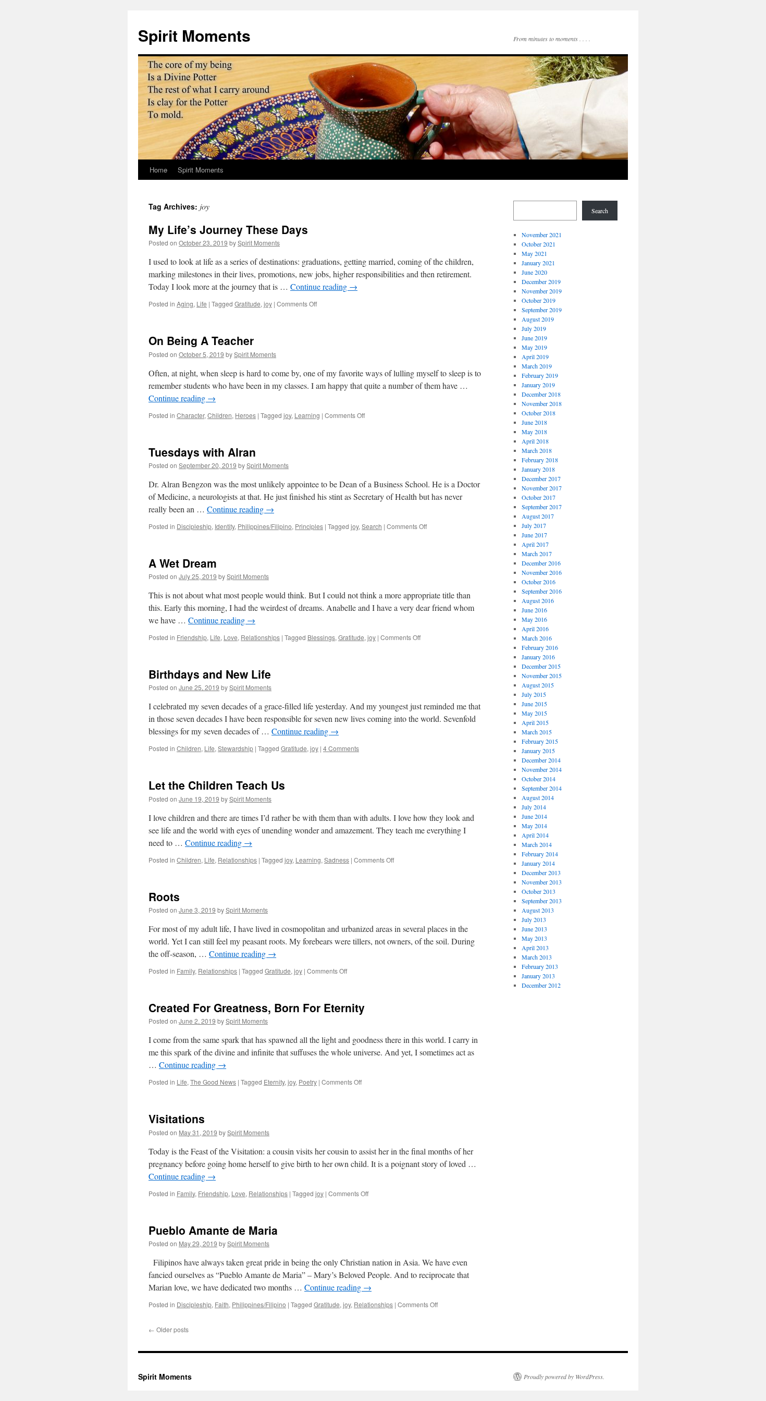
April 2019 (535, 356)
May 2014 (534, 825)
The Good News (213, 1081)
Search (372, 526)
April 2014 (535, 835)
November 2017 (542, 488)
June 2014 (534, 816)
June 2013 (534, 929)
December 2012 (541, 985)
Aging (185, 303)
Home (158, 170)
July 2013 (534, 919)
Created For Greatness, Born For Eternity (257, 1007)
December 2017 (541, 478)
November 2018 (542, 403)
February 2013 (540, 966)
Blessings (321, 637)
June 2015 (534, 703)
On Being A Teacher (201, 340)
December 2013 (541, 872)
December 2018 (541, 394)
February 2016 (540, 647)
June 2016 (534, 610)
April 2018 (535, 441)
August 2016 (538, 600)
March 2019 (537, 366)
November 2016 (542, 572)
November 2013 (542, 882)
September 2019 (542, 309)
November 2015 (542, 675)
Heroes (245, 415)
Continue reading (323, 286)
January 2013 (538, 976)
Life (201, 303)
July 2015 (534, 694)
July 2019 (534, 328)
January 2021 (538, 263)
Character (190, 415)
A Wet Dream (183, 563)
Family (186, 970)
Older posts (169, 1329)
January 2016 (538, 657)
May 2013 (534, 938)
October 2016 (538, 581)
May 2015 (534, 713)
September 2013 (542, 900)
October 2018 (538, 413)
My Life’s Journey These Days (228, 229)
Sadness (336, 859)
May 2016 (534, 619)
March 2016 (537, 638)
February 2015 (540, 741)
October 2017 (538, 497)
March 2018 (537, 450)
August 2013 (538, 910)
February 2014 (540, 854)
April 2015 (535, 722)
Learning (307, 415)
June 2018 (534, 422)
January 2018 (538, 469)
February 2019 (540, 375)
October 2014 (538, 779)
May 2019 (534, 347)
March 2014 (537, 844)
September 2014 (542, 788)
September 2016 (542, 591)
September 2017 (542, 506)
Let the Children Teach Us (217, 785)
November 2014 (542, 769)
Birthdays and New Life (210, 674)
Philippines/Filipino (265, 526)
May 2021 (534, 253)
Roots (164, 896)
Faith (222, 1304)
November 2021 (542, 234)
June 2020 (534, 272)
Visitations (177, 1118)
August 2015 (538, 685)
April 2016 (535, 628)
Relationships (260, 637)
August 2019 (538, 319)
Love (231, 637)
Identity (224, 526)
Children (219, 415)
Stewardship (235, 748)
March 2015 (537, 732)
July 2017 (534, 525)
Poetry (308, 1081)
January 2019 (538, 384)
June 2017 (534, 535)
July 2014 (534, 807)
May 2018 (534, 431)
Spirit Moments (194, 35)
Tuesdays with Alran (202, 452)
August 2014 (538, 797)
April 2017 (535, 544)
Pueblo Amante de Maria (213, 1230)
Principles (309, 526)
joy (268, 303)
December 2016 (541, 563)
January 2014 (538, 863)
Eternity (274, 1081)
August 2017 (538, 516)
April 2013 (535, 947)
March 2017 (537, 553)
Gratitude (247, 303)
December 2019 (541, 281)
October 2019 (538, 300)
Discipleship (194, 526)
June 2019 (534, 338)
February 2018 (540, 460)
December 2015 (541, 666)
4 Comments (341, 748)
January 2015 (538, 750)
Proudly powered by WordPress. (564, 1376)
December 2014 (541, 760)
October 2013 (538, 891)
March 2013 (537, 957)
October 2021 (538, 244)
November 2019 (542, 291)
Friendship (192, 637)
